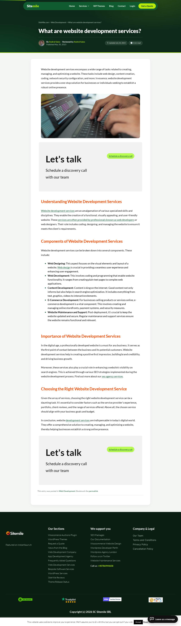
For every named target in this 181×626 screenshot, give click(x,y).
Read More (148, 622)
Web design (63, 267)
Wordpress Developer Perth (104, 547)
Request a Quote (56, 543)
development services (78, 420)
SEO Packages (97, 535)
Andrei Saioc (54, 42)
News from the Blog (57, 547)
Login (132, 6)
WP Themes (99, 6)
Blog (111, 6)
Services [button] (83, 6)
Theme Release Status (58, 581)
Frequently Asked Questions (62, 560)
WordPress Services (57, 573)
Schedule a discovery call (120, 156)
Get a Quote (147, 6)
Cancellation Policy (143, 548)
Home (72, 6)
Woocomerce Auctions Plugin (62, 535)
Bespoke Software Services (61, 569)
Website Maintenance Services (105, 560)
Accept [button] (138, 622)
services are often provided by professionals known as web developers (96, 219)
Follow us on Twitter (100, 556)
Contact (122, 6)
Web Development (67, 491)
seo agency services (112, 376)
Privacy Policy (140, 544)
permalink (93, 491)
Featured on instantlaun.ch (19, 544)
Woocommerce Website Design (105, 543)
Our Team (138, 535)
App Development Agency (60, 556)
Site (33, 6)
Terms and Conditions (144, 540)
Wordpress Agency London (103, 552)
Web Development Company (62, 552)
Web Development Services (61, 564)
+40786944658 (105, 565)
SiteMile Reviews (56, 577)
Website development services (58, 210)
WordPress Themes (57, 539)
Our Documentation (100, 539)
